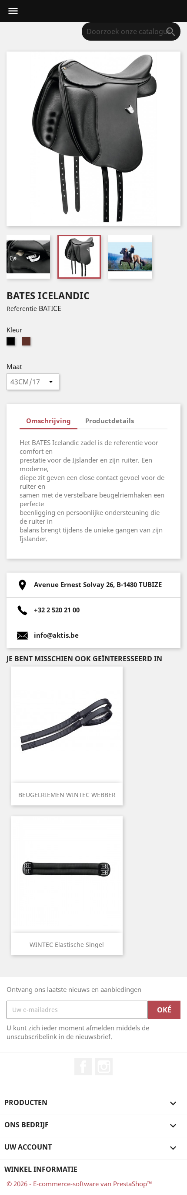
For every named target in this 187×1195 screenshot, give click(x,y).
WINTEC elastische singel (67, 944)
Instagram (104, 1066)
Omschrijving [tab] (48, 420)
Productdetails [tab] (109, 420)
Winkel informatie (40, 1169)
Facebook (83, 1066)
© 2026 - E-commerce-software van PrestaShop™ (79, 1183)
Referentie (22, 308)
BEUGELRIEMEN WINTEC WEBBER (67, 795)
